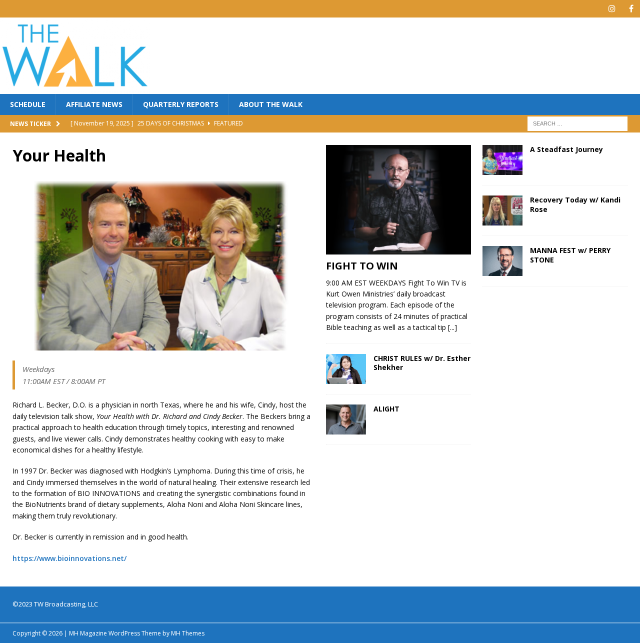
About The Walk (270, 104)
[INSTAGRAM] (611, 9)
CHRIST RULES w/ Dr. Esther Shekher (422, 363)
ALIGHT (387, 409)
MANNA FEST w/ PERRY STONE (570, 255)
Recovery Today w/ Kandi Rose (575, 204)
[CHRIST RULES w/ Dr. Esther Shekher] (346, 369)
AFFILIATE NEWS (94, 104)
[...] (452, 327)
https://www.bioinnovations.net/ (69, 558)
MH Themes (187, 633)
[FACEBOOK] (631, 9)
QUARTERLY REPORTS (180, 104)
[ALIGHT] (346, 419)
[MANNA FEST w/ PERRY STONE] (502, 261)
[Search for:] (578, 123)
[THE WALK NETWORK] (75, 88)
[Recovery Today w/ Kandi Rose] (502, 211)
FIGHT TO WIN (362, 265)
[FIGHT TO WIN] (398, 199)
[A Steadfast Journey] (502, 160)
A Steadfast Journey (566, 149)
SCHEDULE (28, 104)
